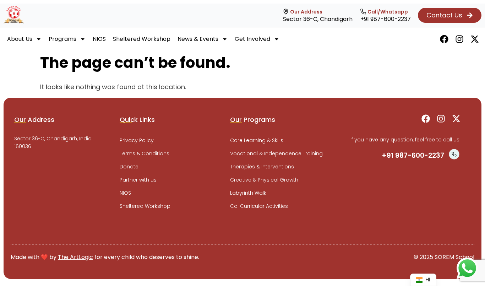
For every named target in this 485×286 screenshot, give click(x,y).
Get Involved (252, 39)
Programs (62, 39)
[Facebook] (444, 39)
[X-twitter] (474, 39)
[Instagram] (459, 39)
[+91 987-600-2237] (363, 11)
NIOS (99, 39)
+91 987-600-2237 (385, 19)
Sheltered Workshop (141, 39)
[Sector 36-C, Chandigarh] (285, 11)
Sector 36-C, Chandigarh (318, 19)
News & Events (198, 39)
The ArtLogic (75, 257)
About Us (19, 39)
